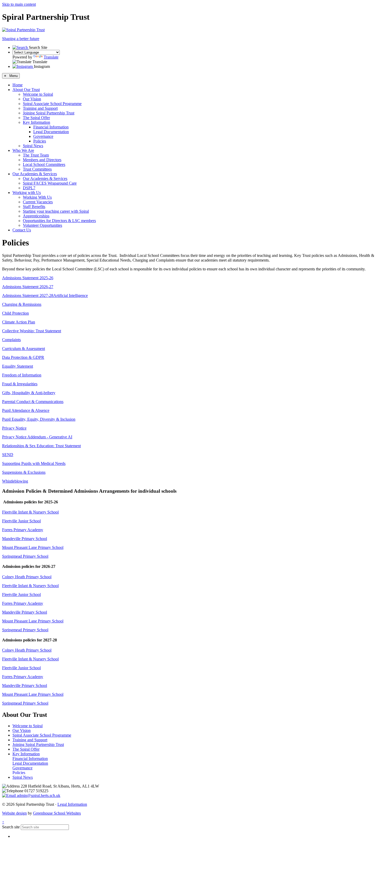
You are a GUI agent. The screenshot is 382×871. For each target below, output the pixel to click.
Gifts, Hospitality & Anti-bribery (28, 393)
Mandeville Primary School (24, 538)
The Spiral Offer (36, 117)
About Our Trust (26, 89)
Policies (39, 141)
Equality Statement (17, 366)
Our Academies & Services (34, 174)
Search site (11, 827)
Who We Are (23, 150)
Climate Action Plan (18, 322)
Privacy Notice (14, 428)
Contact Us (21, 230)
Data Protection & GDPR (23, 357)
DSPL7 (29, 188)
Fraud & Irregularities (19, 384)
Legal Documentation (51, 131)
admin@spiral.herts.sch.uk (38, 795)
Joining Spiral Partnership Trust (48, 113)
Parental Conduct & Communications (32, 401)
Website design (14, 813)
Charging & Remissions (21, 304)
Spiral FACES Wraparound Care (50, 183)
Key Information (36, 122)
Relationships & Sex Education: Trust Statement (41, 446)
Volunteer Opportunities (42, 225)
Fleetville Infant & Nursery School (30, 512)
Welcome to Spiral (38, 94)
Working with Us (26, 192)
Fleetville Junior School (21, 521)
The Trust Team (36, 155)
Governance (43, 136)
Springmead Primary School (25, 556)
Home (17, 85)
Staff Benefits (34, 206)
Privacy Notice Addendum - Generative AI (37, 437)
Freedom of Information (21, 375)
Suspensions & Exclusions (23, 472)
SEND (7, 454)
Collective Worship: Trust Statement (31, 331)
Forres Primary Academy (22, 530)
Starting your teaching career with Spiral (56, 211)
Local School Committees (44, 164)
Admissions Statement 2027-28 (27, 295)
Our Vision (32, 99)
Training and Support (40, 108)
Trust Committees (37, 169)
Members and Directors (42, 160)
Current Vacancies (38, 202)
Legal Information (72, 804)
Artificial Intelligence (70, 295)
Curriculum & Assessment (23, 348)
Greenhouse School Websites (57, 813)
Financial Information (51, 127)
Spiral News (33, 146)
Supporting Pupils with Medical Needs (33, 463)
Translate (51, 57)
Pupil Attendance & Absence (25, 410)
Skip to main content (19, 4)
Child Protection (15, 313)
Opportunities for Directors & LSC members (59, 220)
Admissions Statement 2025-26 (27, 278)
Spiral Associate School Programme (52, 103)
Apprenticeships (36, 216)
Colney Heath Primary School (26, 577)
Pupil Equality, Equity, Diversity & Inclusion (38, 419)
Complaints (11, 339)
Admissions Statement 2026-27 (27, 286)
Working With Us (37, 197)
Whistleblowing (15, 481)
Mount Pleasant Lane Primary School (32, 547)
